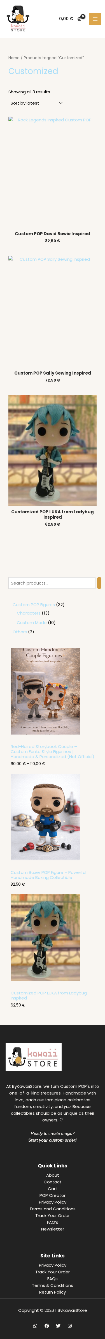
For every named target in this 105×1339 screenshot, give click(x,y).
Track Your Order (52, 1215)
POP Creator (52, 1195)
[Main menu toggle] (95, 19)
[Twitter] (58, 1326)
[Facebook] (47, 1326)
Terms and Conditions (52, 1209)
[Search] (99, 583)
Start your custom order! (52, 1140)
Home (14, 58)
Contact (53, 1182)
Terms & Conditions (52, 1285)
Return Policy (52, 1292)
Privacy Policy (52, 1202)
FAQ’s (52, 1222)
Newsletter (52, 1229)
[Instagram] (69, 1326)
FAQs (52, 1279)
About (52, 1175)
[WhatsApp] (35, 1326)
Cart (52, 1189)
